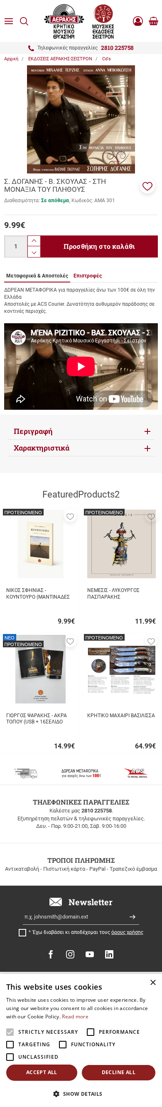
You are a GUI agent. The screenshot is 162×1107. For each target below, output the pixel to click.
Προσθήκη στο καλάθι (99, 246)
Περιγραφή (33, 431)
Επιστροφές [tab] (88, 276)
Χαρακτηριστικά (41, 448)
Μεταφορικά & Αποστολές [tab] (37, 276)
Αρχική (11, 59)
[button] (147, 185)
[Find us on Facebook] (50, 954)
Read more (75, 1016)
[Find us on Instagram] (70, 954)
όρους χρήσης (127, 932)
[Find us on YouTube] (89, 954)
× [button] (153, 983)
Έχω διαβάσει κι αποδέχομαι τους (88, 932)
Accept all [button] (41, 1072)
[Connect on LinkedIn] (109, 954)
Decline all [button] (118, 1072)
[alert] (81, 1040)
